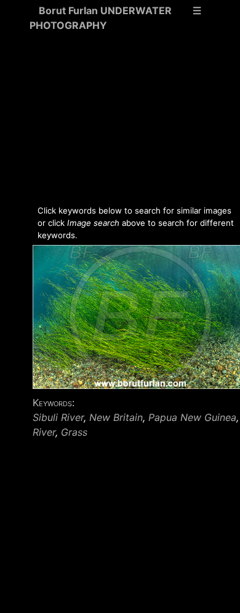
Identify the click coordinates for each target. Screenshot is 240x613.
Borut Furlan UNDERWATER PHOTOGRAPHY (101, 17)
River (44, 432)
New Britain (116, 417)
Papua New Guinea (192, 417)
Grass (74, 432)
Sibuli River (58, 417)
